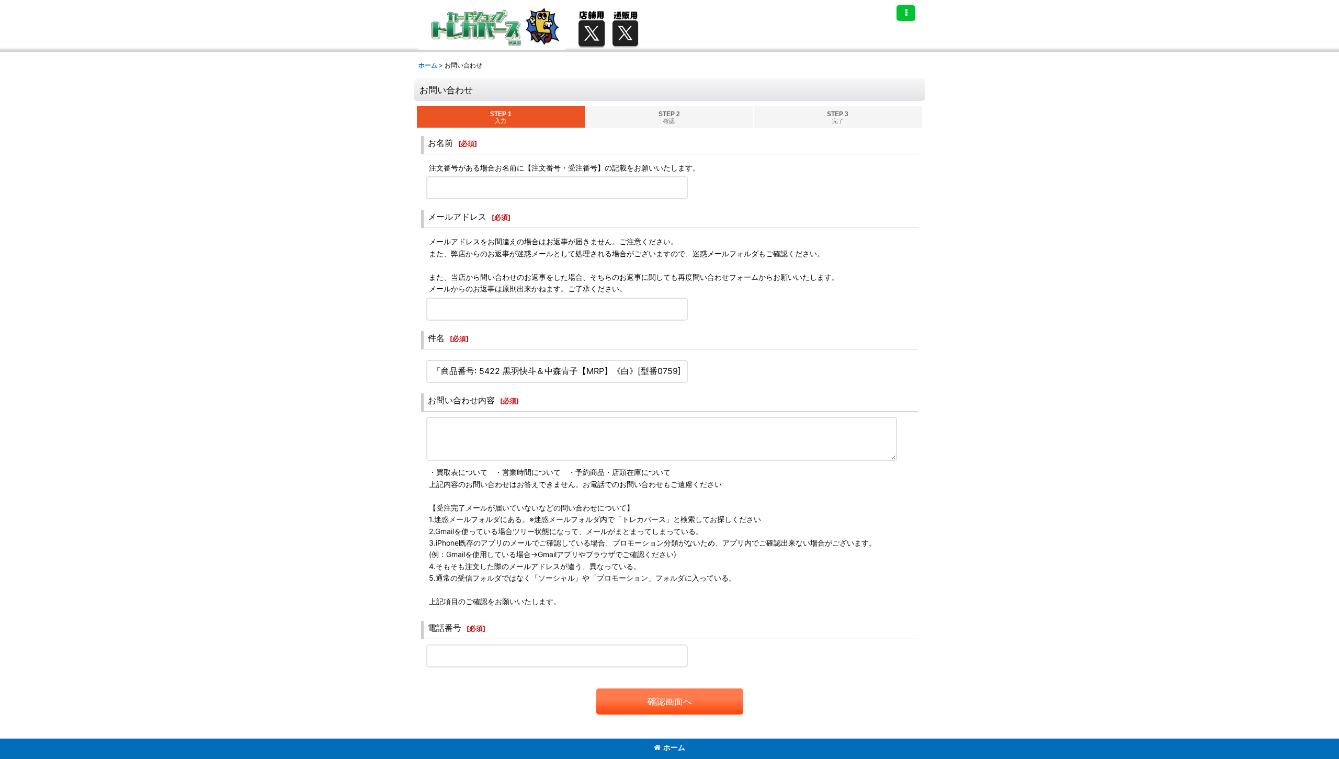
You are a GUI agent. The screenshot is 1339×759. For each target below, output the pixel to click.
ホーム (674, 747)
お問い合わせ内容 (461, 400)
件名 (436, 338)
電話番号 (444, 627)
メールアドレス (457, 216)
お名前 (440, 143)
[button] (906, 13)
